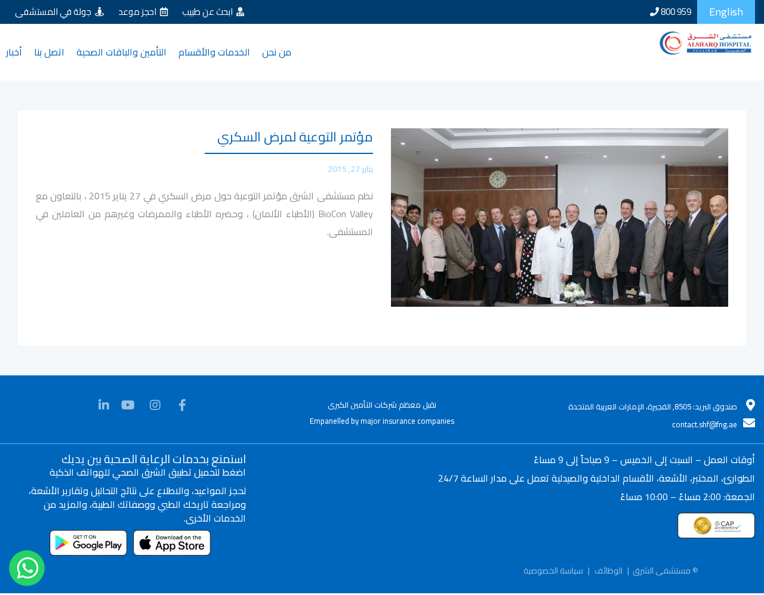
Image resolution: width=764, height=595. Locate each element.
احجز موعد (139, 11)
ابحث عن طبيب (209, 11)
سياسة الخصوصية (553, 582)
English (726, 11)
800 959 (675, 11)
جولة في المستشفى (55, 11)
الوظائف (608, 582)
